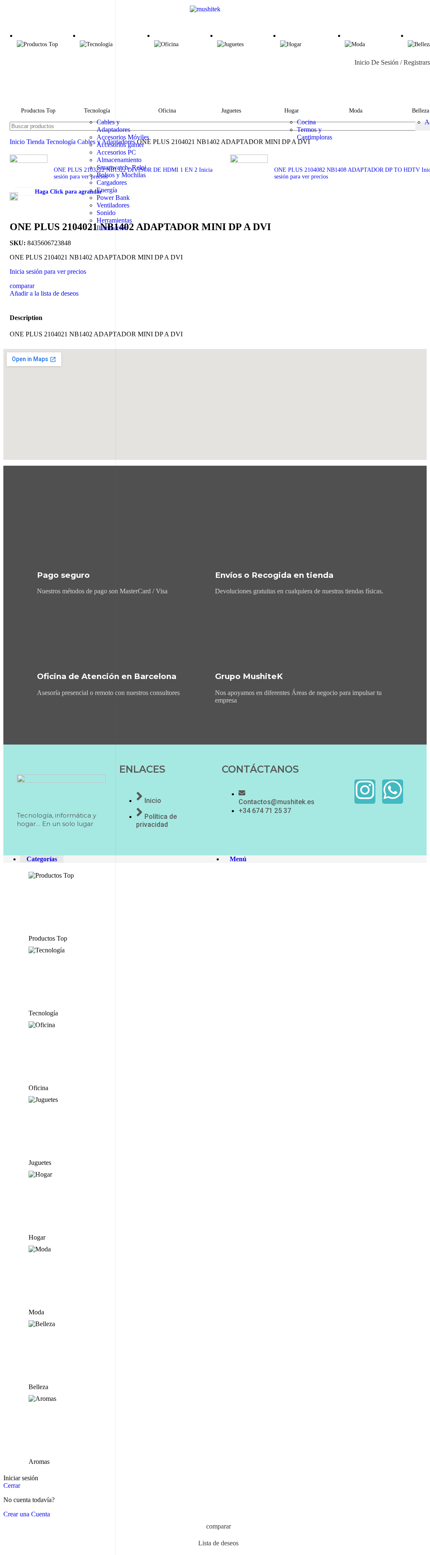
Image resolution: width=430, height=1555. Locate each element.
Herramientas (114, 220)
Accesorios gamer (120, 144)
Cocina (306, 122)
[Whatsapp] (392, 791)
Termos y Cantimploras (314, 133)
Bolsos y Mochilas (121, 174)
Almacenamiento (119, 159)
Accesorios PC (116, 152)
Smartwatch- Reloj (121, 167)
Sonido (106, 212)
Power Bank (113, 197)
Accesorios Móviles (123, 137)
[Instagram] (364, 791)
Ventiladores (113, 205)
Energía (107, 190)
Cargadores (112, 182)
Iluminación (112, 227)
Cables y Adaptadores (113, 125)
